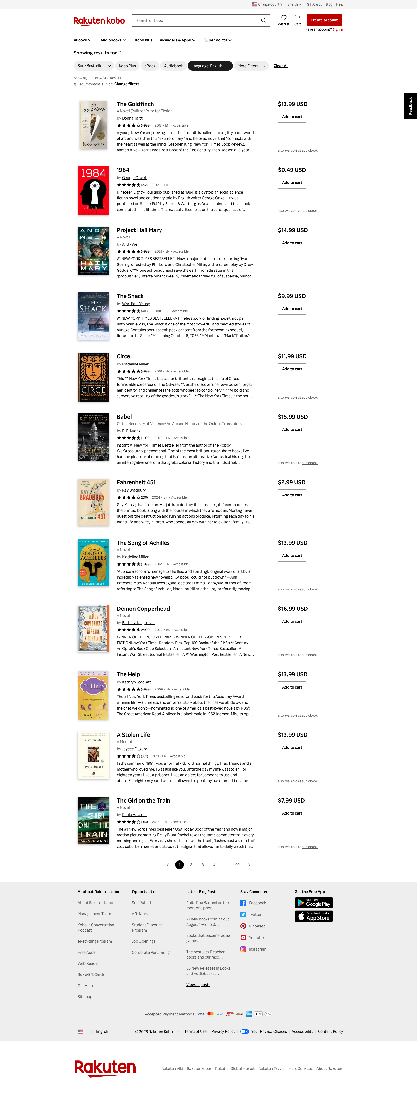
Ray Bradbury (134, 490)
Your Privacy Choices (269, 1031)
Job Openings (143, 941)
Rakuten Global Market (235, 1068)
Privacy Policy (223, 1031)
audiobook (310, 150)
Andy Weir (131, 244)
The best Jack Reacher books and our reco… (205, 954)
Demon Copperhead (143, 608)
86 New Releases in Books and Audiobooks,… (208, 971)
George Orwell (134, 177)
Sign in (338, 29)
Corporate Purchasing (151, 952)
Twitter (255, 914)
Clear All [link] (281, 65)
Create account (324, 20)
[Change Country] (80, 1031)
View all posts (198, 984)
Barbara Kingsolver (138, 622)
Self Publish (142, 902)
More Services (300, 1068)
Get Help (85, 985)
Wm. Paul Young (136, 303)
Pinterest (257, 926)
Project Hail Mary (139, 230)
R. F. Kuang (131, 430)
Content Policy (330, 1031)
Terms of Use (195, 1031)
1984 (123, 169)
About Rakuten (329, 1068)
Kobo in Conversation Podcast (96, 927)
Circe (123, 356)
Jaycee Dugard (134, 748)
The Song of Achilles (143, 542)
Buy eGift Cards (91, 974)
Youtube (256, 937)
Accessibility (302, 1031)
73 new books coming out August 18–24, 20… (207, 922)
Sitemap (85, 996)
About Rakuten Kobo (95, 902)
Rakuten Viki (172, 1068)
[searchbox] (197, 20)
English (102, 1031)
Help (339, 4)
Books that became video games (208, 938)
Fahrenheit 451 (136, 482)
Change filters (126, 83)
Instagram (257, 949)
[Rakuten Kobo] (99, 21)
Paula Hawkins (134, 814)
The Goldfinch (135, 104)
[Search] (264, 20)
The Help (128, 674)
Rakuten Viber (199, 1068)
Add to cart (292, 116)
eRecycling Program (95, 941)
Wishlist (283, 24)
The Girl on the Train (143, 800)
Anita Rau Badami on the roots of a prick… (207, 905)
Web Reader (88, 963)
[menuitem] (83, 40)
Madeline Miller (135, 364)
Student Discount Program (147, 927)
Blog (329, 4)
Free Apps (86, 952)
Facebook (257, 902)
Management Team (94, 913)
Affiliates (140, 913)
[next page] (249, 864)
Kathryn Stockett (136, 682)
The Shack (130, 295)
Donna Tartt (132, 118)
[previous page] (168, 864)
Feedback (410, 106)
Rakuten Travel (271, 1068)
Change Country (270, 4)
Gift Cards (314, 4)
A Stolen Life (133, 734)
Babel (124, 416)
